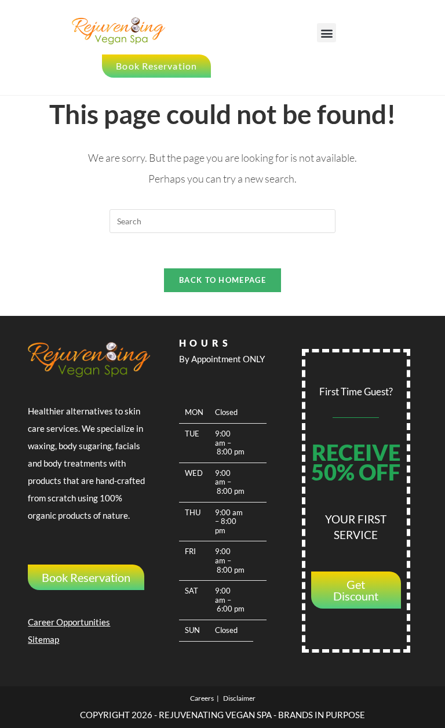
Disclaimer (239, 698)
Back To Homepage (222, 280)
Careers (202, 698)
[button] (326, 32)
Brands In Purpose (321, 714)
